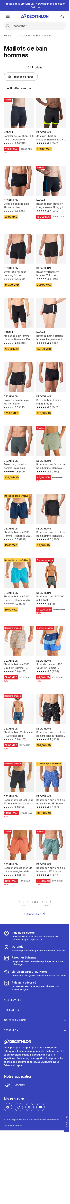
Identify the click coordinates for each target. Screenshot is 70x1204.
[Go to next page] (46, 902)
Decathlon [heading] (11, 1021)
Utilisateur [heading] (11, 1000)
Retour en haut (32, 914)
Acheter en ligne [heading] (15, 1011)
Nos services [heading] (12, 990)
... (17, 35)
